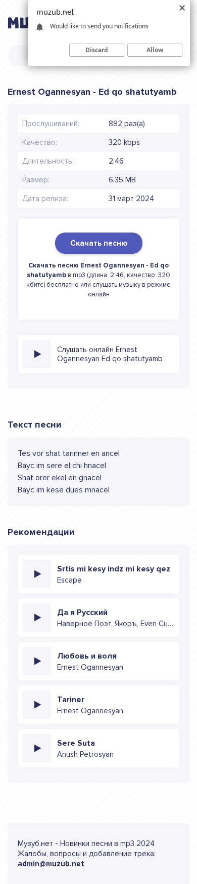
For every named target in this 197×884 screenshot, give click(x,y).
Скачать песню (98, 243)
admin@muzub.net (51, 863)
